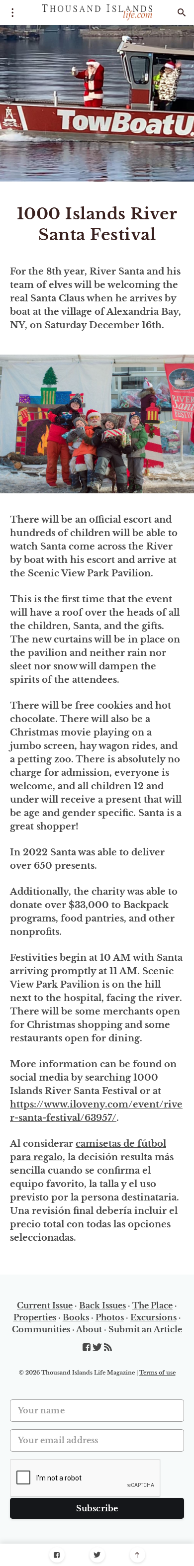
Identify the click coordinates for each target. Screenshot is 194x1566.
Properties (34, 1317)
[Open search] (181, 12)
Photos (110, 1317)
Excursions (153, 1317)
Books (76, 1317)
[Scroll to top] (137, 1555)
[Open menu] (12, 12)
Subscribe (97, 1508)
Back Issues (102, 1305)
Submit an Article (145, 1329)
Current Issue (45, 1305)
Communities (41, 1329)
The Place (152, 1305)
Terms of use (157, 1372)
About (89, 1329)
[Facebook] (57, 1555)
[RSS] (108, 1348)
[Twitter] (97, 1555)
